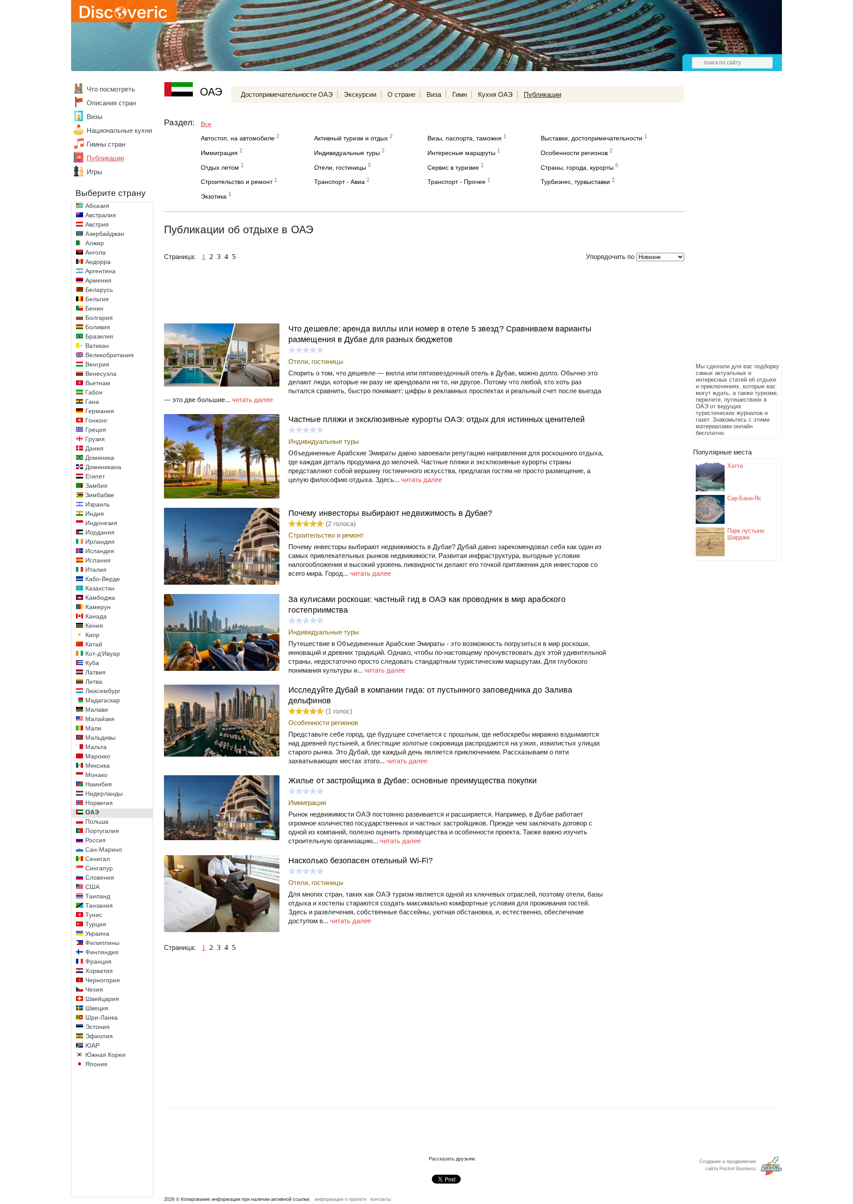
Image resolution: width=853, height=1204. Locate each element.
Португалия (102, 830)
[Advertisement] (728, 225)
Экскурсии (360, 94)
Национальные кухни (119, 130)
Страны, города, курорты (577, 167)
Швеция (96, 1008)
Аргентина (100, 271)
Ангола (95, 252)
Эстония (97, 1026)
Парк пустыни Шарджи (745, 534)
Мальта (96, 746)
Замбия (96, 485)
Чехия (94, 989)
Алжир (94, 243)
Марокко (97, 756)
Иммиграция (219, 152)
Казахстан (100, 588)
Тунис (93, 914)
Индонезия (101, 522)
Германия (99, 411)
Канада (96, 616)
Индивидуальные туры (347, 152)
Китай (93, 644)
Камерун (98, 606)
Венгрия (97, 364)
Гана (92, 401)
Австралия (100, 215)
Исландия (99, 550)
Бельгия (97, 299)
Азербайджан (104, 233)
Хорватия (99, 970)
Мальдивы (100, 737)
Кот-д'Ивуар (102, 653)
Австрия (97, 224)
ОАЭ (92, 812)
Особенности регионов (574, 152)
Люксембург (102, 690)
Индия (94, 513)
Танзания (99, 905)
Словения (99, 877)
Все (206, 124)
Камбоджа (100, 597)
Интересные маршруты (461, 152)
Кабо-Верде (102, 578)
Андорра (98, 261)
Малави (96, 709)
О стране (401, 94)
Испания (98, 560)
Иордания (100, 532)
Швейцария (102, 998)
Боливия (97, 327)
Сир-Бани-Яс (744, 498)
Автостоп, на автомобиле (238, 138)
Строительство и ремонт (236, 181)
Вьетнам (97, 383)
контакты (381, 1199)
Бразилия (99, 336)
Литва (93, 681)
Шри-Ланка (101, 1017)
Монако (96, 774)
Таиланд (97, 896)
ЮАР (92, 1045)
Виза (433, 94)
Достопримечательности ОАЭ (287, 94)
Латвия (95, 672)
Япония (96, 1064)
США (92, 886)
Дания (94, 448)
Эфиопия (99, 1036)
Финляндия (102, 952)
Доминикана (103, 466)
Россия (95, 840)
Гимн (459, 94)
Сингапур (99, 868)
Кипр (92, 634)
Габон (94, 392)
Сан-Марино (103, 849)
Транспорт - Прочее (456, 181)
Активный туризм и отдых (351, 138)
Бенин (94, 308)
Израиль (97, 504)
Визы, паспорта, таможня (464, 138)
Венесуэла (100, 373)
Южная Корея (105, 1054)
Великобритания (109, 355)
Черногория (102, 980)
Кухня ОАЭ (495, 94)
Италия (96, 569)
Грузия (95, 439)
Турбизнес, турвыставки (575, 181)
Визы (95, 116)
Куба (92, 662)
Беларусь (99, 289)
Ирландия (100, 541)
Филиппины (102, 942)
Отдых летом (220, 167)
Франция (98, 961)
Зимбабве (99, 494)
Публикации (105, 158)
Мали (93, 728)
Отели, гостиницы (340, 167)
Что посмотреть (111, 89)
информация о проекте (341, 1199)
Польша (96, 821)
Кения (94, 625)
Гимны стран (106, 144)
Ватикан (97, 345)
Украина (97, 933)
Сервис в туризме (453, 167)
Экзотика (214, 196)
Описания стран (111, 103)
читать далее (252, 399)
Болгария (99, 317)
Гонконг (96, 420)
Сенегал (97, 858)
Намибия (98, 784)
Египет (95, 476)
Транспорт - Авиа (339, 181)
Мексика (97, 765)
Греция (95, 429)
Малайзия (100, 718)
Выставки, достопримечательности (591, 138)
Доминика (99, 457)
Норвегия (99, 802)
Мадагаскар (102, 700)
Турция (95, 924)
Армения (98, 280)
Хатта (735, 465)
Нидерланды (104, 793)
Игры (94, 171)
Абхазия (97, 205)
